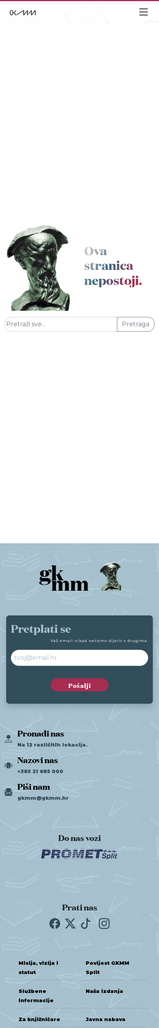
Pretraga (135, 324)
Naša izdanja (104, 991)
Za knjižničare (39, 1019)
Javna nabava (105, 1019)
